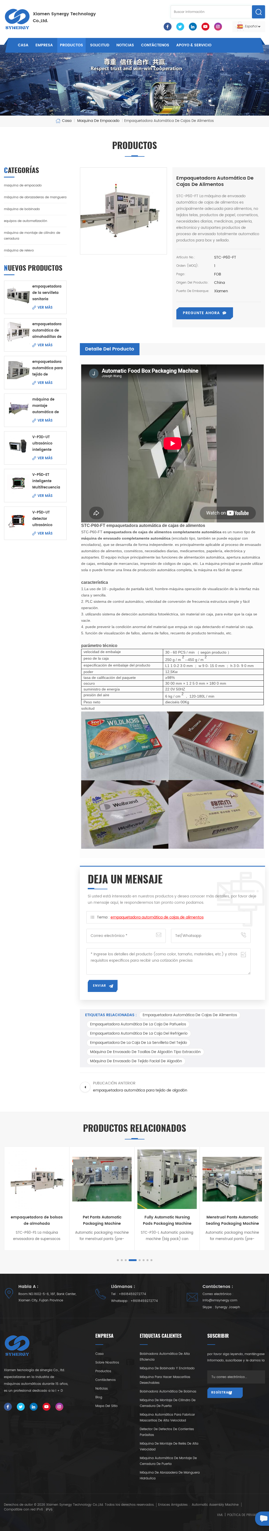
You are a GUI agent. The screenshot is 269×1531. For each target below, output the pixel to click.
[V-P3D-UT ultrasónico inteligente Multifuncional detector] (18, 445)
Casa (23, 45)
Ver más (45, 307)
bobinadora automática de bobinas (168, 1391)
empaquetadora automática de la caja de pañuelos (138, 1024)
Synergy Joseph (227, 1307)
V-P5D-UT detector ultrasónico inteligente (42, 519)
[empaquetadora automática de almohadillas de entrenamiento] (18, 332)
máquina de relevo (19, 250)
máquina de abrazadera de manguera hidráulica (170, 1475)
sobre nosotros (107, 1362)
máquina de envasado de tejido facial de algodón (136, 1061)
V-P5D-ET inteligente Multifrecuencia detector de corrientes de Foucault (46, 481)
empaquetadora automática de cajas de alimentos (157, 917)
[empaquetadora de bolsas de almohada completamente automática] (36, 1179)
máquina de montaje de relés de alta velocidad (169, 1446)
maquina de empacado (23, 185)
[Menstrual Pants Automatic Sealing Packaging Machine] (232, 1179)
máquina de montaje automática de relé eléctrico (45, 406)
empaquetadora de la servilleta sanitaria (46, 293)
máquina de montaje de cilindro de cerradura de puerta (167, 1403)
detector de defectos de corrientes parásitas (167, 1432)
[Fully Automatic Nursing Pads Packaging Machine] (167, 1179)
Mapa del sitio (106, 1406)
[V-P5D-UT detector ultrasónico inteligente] (18, 521)
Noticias (125, 45)
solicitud (99, 45)
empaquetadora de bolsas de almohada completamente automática (37, 1220)
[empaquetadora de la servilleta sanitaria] (18, 295)
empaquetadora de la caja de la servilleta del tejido (138, 1043)
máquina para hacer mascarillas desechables (165, 1380)
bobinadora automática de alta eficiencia (165, 1356)
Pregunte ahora (201, 313)
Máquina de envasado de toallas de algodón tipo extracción (145, 1052)
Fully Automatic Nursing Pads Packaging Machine (167, 1220)
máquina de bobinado (22, 209)
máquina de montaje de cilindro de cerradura (32, 235)
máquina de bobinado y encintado (167, 1368)
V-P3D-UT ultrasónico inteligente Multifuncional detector (45, 443)
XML (220, 1515)
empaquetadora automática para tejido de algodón (47, 368)
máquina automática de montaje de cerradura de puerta (168, 1461)
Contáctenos (155, 45)
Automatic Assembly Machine (215, 1504)
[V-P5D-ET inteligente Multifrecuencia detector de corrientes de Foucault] (18, 483)
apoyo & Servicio (193, 45)
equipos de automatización (25, 221)
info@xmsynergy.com (220, 1300)
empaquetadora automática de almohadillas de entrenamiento (46, 331)
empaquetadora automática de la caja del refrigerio (139, 1033)
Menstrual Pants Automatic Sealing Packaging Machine (232, 1220)
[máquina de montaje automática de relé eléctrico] (18, 408)
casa (99, 1353)
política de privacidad (246, 1515)
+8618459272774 (132, 1294)
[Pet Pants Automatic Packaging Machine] (102, 1179)
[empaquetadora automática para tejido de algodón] (18, 370)
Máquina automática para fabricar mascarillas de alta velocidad (167, 1417)
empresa (44, 45)
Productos (71, 45)
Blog (98, 1397)
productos (103, 1371)
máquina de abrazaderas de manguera (35, 197)
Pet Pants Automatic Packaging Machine (102, 1220)
